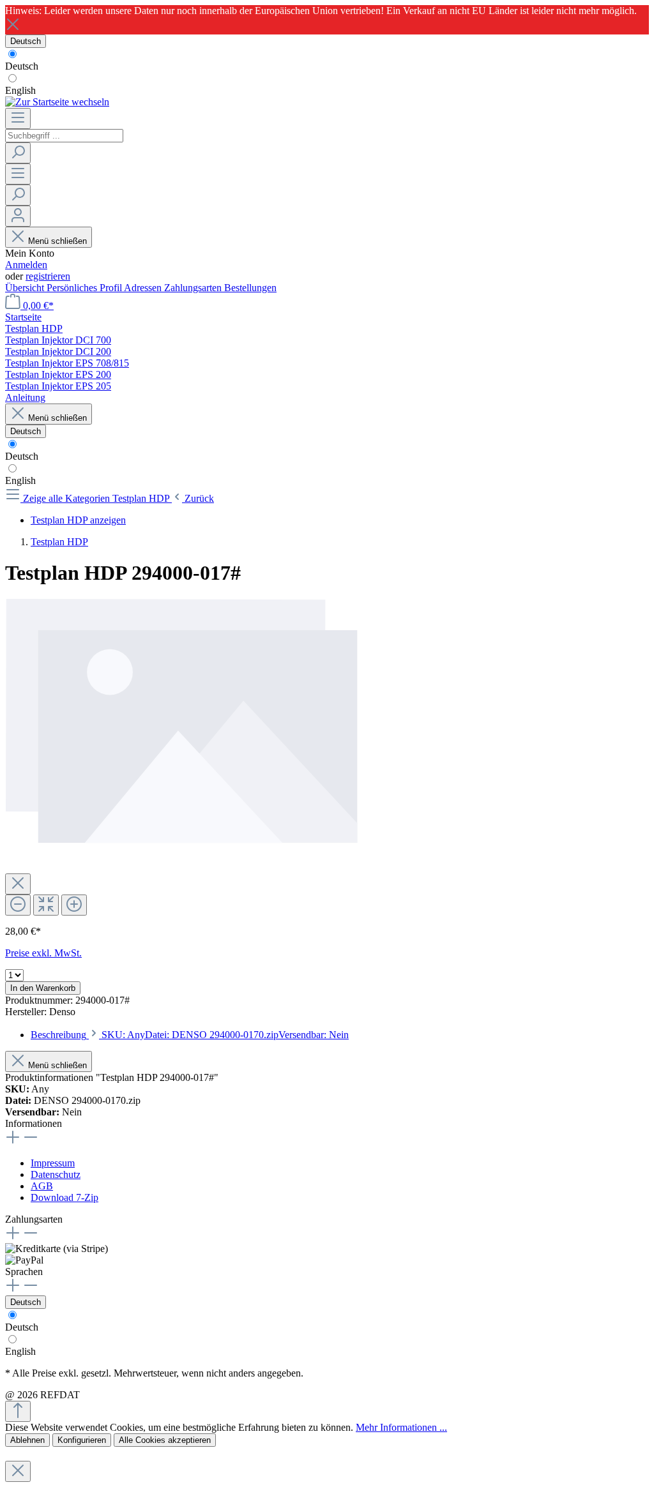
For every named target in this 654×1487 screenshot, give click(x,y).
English (20, 90)
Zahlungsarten (194, 287)
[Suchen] (18, 152)
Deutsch (21, 66)
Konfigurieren (81, 1440)
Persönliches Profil (85, 287)
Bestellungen (250, 287)
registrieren (48, 276)
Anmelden (26, 264)
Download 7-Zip (64, 1197)
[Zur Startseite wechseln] (57, 101)
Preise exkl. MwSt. (43, 952)
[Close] (18, 883)
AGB (42, 1186)
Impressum (53, 1163)
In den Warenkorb (42, 988)
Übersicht (26, 287)
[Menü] (18, 118)
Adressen (144, 287)
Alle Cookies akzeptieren (165, 1440)
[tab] (190, 1034)
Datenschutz (55, 1174)
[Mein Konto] (18, 216)
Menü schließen (57, 241)
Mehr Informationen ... (401, 1427)
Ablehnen (27, 1440)
